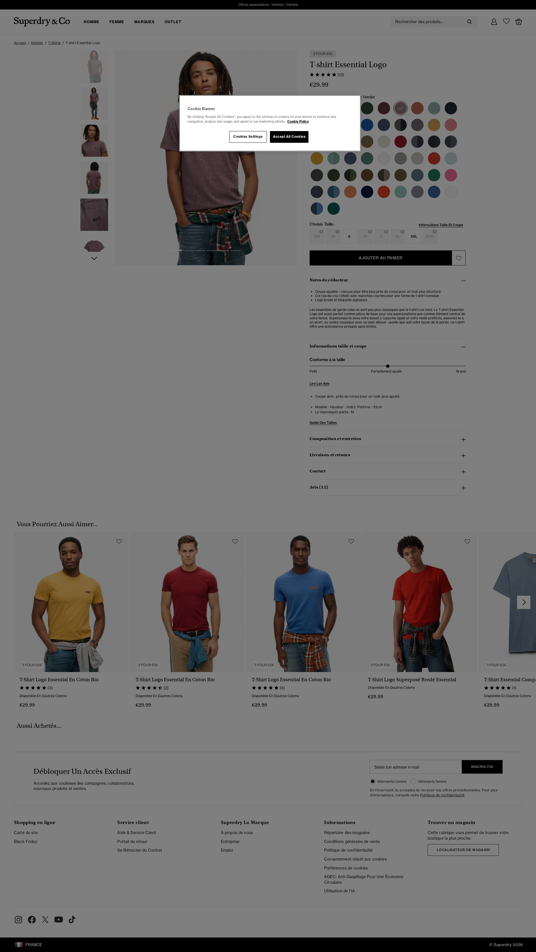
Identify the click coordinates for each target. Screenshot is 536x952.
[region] (270, 123)
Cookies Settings (247, 137)
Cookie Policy (298, 122)
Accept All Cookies (289, 137)
